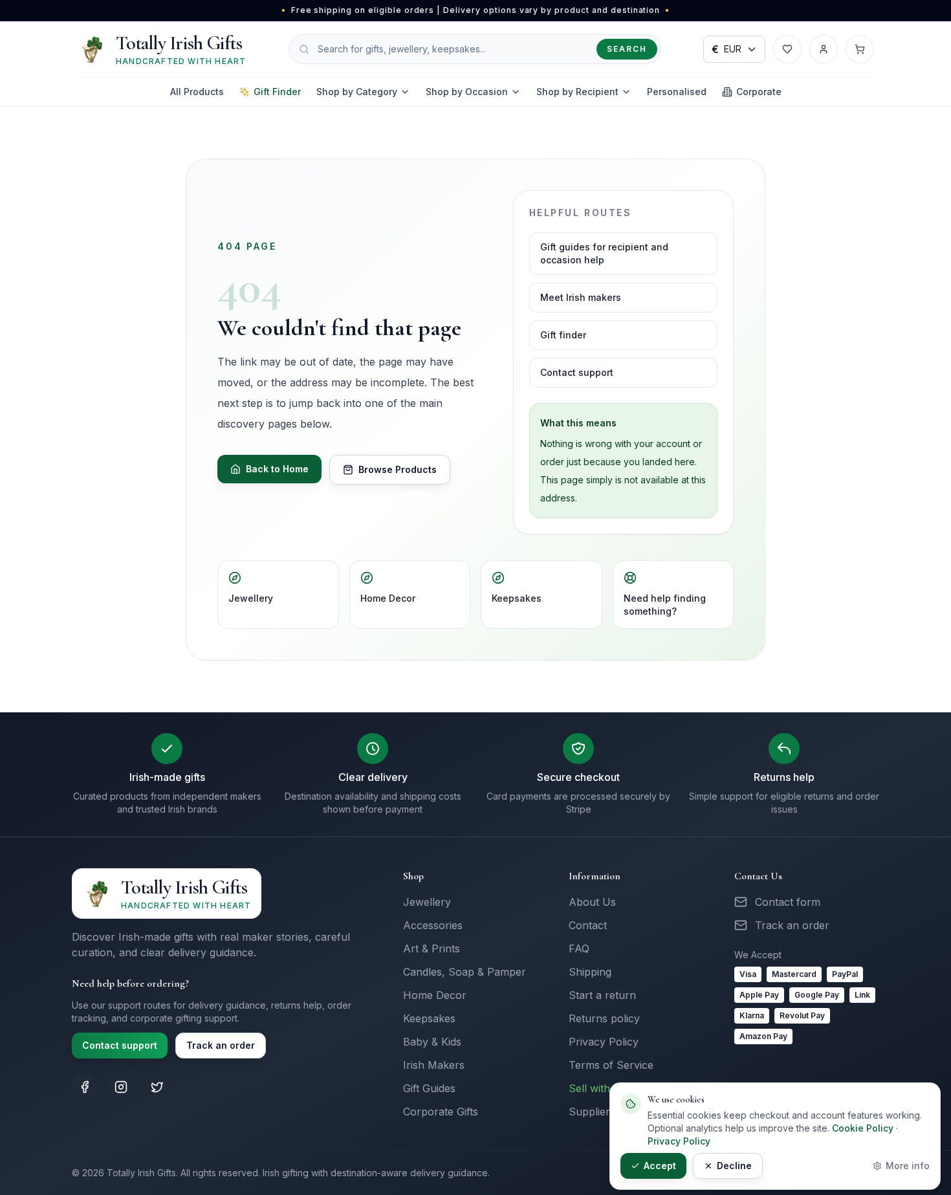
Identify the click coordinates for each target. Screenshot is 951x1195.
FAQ (579, 948)
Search (627, 49)
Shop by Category (356, 91)
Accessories (433, 925)
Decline (734, 1165)
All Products (197, 91)
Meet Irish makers (580, 297)
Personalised (676, 91)
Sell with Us (598, 1088)
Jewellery (250, 598)
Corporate (759, 91)
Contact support (576, 372)
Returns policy (604, 1018)
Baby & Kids (432, 1041)
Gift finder (563, 334)
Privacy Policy (604, 1041)
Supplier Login (604, 1111)
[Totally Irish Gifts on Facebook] (85, 1087)
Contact (588, 925)
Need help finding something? (665, 605)
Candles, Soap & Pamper (464, 971)
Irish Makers (434, 1064)
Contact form (787, 901)
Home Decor (387, 598)
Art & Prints (431, 948)
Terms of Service (611, 1064)
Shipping (590, 971)
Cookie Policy (862, 1128)
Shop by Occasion (467, 91)
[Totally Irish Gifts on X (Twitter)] (157, 1087)
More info (908, 1165)
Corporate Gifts (440, 1111)
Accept (660, 1165)
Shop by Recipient (577, 91)
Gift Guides (429, 1088)
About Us (592, 901)
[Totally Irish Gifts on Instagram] (121, 1087)
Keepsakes (516, 598)
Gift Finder (277, 91)
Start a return (602, 995)
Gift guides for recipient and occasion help (604, 253)
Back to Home (277, 468)
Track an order (220, 1045)
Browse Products (397, 469)
